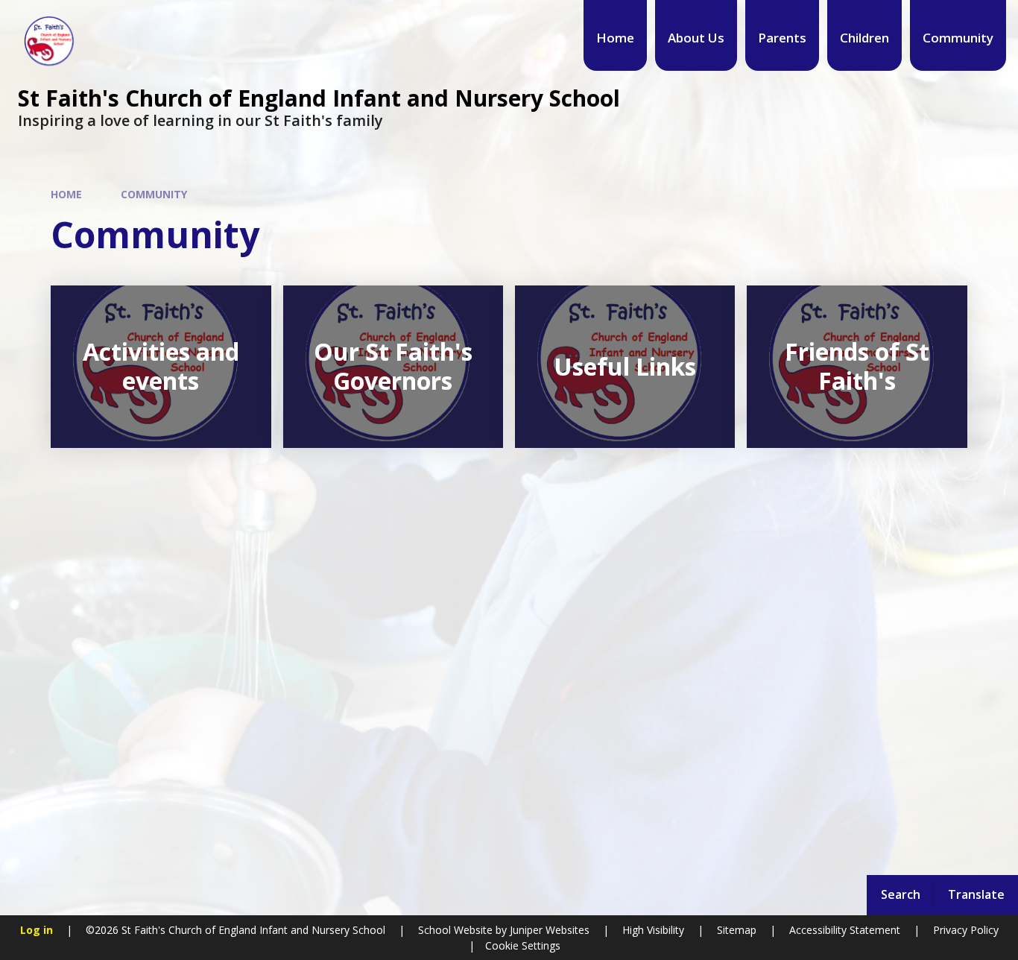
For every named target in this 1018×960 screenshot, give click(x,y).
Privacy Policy (966, 930)
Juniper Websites (548, 930)
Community (154, 194)
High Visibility (653, 930)
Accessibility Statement (844, 930)
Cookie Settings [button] (522, 945)
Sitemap (736, 930)
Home (66, 194)
